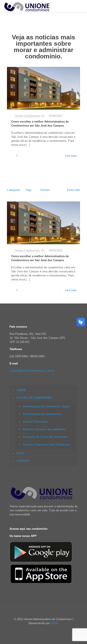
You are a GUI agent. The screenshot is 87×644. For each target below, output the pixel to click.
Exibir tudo (73, 190)
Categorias (13, 190)
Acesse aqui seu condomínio (29, 528)
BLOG (20, 453)
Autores (45, 190)
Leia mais (71, 155)
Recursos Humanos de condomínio (44, 429)
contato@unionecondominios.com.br (32, 370)
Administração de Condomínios (42, 414)
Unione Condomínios (27, 115)
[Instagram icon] (45, 629)
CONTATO (22, 460)
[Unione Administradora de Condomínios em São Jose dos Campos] (26, 6)
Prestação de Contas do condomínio (45, 437)
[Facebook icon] (41, 629)
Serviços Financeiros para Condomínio (46, 444)
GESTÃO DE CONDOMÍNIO (34, 397)
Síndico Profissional (35, 421)
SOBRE (21, 390)
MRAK (54, 623)
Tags (28, 190)
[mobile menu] (81, 6)
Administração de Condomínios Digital (46, 406)
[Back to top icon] (43, 615)
